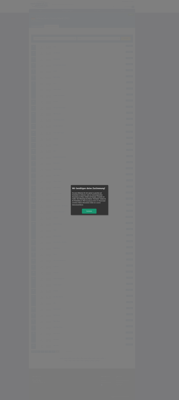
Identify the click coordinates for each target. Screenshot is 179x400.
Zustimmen (89, 211)
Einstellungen (89, 201)
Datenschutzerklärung (77, 204)
